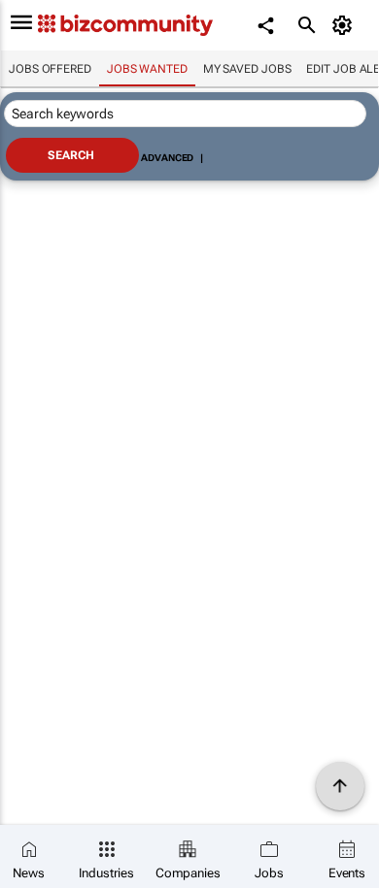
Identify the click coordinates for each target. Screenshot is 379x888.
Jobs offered (50, 69)
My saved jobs (247, 69)
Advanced (167, 157)
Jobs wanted (147, 69)
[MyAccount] (345, 25)
